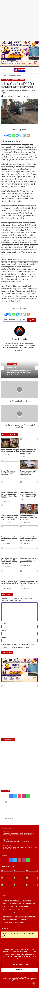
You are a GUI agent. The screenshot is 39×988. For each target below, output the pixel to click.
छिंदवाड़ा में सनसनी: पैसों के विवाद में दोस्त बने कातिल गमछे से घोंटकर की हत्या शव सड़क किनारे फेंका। (28, 539)
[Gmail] (21, 134)
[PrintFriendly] (24, 134)
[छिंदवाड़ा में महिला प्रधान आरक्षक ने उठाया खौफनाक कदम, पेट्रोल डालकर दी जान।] (10, 464)
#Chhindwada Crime (29, 903)
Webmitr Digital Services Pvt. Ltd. (22, 980)
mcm (30, 919)
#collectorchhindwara (22, 907)
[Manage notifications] (33, 983)
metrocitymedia (19, 923)
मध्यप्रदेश (22, 80)
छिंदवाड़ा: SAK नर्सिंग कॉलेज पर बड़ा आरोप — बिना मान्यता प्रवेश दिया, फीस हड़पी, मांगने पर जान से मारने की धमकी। (19, 372)
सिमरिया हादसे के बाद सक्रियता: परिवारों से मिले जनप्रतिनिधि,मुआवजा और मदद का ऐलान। (28, 517)
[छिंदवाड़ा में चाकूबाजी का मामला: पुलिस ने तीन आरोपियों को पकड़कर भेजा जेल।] (29, 575)
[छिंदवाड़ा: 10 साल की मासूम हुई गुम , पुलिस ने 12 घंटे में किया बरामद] (19, 887)
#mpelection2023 (7, 916)
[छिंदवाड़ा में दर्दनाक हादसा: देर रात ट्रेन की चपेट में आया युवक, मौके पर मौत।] (10, 575)
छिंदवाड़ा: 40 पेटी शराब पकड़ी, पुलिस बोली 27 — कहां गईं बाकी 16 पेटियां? (10, 451)
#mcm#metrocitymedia (9, 913)
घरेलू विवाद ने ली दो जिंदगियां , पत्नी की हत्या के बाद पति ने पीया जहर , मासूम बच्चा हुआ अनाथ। (28, 451)
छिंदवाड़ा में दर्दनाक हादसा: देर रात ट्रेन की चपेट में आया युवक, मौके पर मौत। (9, 583)
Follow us (5, 928)
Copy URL (32, 320)
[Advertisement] (19, 20)
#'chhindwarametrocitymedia (10, 900)
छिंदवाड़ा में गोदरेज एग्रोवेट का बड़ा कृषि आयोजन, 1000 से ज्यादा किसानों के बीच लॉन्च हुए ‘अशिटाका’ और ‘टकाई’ (9, 495)
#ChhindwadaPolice (8, 907)
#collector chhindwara (9, 910)
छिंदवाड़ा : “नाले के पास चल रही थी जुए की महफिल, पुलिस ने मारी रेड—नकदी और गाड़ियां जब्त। (28, 473)
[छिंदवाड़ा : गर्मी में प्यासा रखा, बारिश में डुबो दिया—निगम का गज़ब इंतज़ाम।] (7, 887)
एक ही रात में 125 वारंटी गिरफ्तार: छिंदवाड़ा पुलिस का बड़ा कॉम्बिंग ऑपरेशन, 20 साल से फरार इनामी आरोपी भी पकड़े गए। (9, 561)
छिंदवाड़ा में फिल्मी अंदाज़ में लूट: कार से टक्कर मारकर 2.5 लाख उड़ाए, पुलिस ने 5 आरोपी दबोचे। (28, 560)
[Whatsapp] (13, 134)
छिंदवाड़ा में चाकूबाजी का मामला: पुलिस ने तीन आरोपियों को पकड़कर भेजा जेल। (28, 583)
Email (4, 630)
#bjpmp (4, 903)
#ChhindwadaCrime (15, 903)
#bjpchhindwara (26, 900)
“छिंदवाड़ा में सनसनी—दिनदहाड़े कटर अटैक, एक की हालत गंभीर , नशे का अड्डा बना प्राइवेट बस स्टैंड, (9, 517)
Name (4, 623)
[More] (28, 134)
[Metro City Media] (19, 70)
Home (5, 75)
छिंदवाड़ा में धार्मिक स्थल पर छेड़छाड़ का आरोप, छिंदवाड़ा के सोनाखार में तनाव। (9, 539)
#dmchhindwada (23, 910)
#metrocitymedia (23, 913)
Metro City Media (15, 75)
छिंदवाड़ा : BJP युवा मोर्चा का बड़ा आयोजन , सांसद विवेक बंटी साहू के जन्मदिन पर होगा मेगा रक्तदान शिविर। (28, 494)
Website (4, 637)
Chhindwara (23, 919)
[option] (19, 368)
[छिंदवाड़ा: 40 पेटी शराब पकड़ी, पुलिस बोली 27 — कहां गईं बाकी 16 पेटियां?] (10, 443)
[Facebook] (6, 134)
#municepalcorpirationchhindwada (25, 916)
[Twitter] (9, 134)
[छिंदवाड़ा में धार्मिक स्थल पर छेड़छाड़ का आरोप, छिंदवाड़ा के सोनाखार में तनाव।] (10, 530)
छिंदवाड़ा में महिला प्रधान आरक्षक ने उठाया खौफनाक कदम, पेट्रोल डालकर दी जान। (9, 473)
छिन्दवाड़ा (15, 80)
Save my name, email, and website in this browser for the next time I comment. (17, 646)
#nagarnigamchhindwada (9, 919)
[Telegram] (17, 134)
